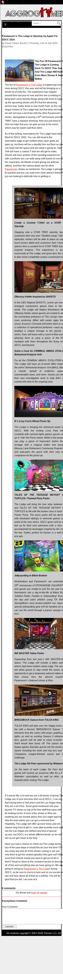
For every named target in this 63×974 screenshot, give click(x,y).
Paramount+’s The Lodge (29, 85)
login (33, 892)
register (43, 892)
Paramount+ (11, 169)
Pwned (47, 933)
